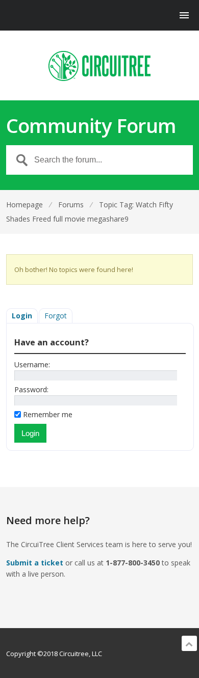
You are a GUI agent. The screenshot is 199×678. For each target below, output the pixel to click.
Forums (71, 204)
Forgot (55, 315)
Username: (32, 364)
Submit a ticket (34, 562)
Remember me (47, 414)
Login (22, 315)
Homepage (24, 204)
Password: (31, 389)
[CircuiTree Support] (99, 66)
